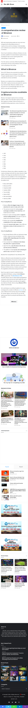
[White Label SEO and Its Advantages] (5, 497)
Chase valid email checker (16, 483)
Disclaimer (22, 696)
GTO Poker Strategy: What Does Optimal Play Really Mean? (6, 585)
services (21, 290)
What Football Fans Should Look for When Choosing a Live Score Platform (20, 569)
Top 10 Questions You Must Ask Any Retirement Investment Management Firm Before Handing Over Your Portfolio (7, 403)
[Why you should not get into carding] (5, 473)
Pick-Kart (23, 694)
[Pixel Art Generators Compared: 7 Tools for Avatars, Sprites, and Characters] (7, 562)
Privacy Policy (16, 696)
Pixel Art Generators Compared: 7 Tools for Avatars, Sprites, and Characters (6, 569)
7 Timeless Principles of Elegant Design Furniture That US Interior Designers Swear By (7, 420)
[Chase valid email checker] (5, 485)
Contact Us (10, 696)
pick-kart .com (14, 698)
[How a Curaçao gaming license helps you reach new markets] (5, 668)
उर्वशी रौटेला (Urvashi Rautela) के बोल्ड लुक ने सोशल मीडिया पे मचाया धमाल (18, 491)
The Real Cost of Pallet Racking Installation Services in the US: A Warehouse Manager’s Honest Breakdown (20, 402)
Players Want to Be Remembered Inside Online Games (20, 585)
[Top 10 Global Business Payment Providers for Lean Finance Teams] (23, 673)
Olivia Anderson (6, 36)
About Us (6, 696)
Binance (14, 301)
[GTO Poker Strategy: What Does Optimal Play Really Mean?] (7, 578)
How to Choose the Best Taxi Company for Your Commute (17, 478)
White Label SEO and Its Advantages (16, 496)
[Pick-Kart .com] (8, 4)
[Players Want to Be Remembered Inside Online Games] (21, 578)
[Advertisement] (14, 321)
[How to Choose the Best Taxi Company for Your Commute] (5, 479)
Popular (7, 466)
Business (8, 25)
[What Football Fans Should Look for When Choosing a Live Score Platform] (21, 562)
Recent (21, 466)
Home (3, 25)
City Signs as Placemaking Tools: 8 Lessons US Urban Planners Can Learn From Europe (21, 421)
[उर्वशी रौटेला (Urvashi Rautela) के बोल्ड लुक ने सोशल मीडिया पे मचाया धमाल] (5, 491)
